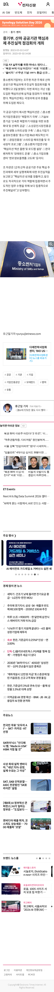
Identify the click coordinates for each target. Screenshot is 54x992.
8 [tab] (38, 574)
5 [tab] (28, 574)
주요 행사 (9, 535)
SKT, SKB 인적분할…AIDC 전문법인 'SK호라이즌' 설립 (15, 785)
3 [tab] (22, 574)
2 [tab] (19, 574)
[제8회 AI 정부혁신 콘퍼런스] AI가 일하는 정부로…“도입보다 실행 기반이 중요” (15, 808)
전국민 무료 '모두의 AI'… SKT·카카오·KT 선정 (15, 729)
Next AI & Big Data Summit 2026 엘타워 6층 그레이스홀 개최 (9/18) (27, 496)
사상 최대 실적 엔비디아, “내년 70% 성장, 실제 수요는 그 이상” (15, 767)
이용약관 (18, 970)
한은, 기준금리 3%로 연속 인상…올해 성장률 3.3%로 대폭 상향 (28, 687)
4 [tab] (25, 574)
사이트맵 (20, 974)
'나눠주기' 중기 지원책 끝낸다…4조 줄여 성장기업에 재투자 (29, 630)
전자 (29, 12)
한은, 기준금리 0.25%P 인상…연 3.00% (27, 641)
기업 (31, 374)
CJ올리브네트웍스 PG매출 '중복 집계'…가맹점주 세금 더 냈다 (28, 653)
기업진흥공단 (13, 382)
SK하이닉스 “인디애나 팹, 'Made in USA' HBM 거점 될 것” (15, 746)
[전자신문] (27, 4)
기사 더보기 (34, 406)
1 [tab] (16, 574)
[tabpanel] (27, 556)
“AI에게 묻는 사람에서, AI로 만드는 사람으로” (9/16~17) (27, 503)
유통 (9, 389)
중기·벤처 (16, 32)
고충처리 (8, 974)
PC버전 (31, 974)
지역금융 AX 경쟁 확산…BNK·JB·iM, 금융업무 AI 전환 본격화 (29, 699)
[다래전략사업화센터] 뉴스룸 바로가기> (38, 358)
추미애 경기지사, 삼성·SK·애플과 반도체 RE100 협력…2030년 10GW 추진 (28, 607)
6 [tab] (32, 574)
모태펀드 (30, 382)
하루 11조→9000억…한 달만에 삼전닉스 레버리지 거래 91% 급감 (28, 619)
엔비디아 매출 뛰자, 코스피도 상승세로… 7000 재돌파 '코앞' (15, 824)
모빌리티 (42, 12)
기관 (20, 374)
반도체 (18, 12)
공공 (9, 374)
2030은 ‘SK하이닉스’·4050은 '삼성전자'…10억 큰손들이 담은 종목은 (27, 664)
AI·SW (6, 12)
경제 (5, 32)
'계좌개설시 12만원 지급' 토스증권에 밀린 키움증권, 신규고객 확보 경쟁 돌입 (28, 676)
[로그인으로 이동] (48, 4)
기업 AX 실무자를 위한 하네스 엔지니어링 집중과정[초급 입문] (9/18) (26, 64)
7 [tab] (35, 574)
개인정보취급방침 (34, 970)
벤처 (44, 382)
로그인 (7, 970)
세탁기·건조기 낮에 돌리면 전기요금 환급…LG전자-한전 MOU (28, 596)
